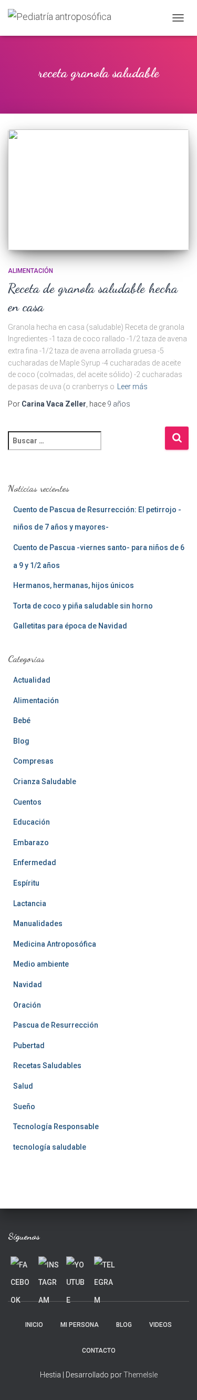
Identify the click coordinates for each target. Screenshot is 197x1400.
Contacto (99, 1350)
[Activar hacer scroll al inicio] (176, 1379)
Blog (21, 741)
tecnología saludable (49, 1147)
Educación (31, 822)
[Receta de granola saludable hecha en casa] (98, 189)
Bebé (21, 720)
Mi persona (79, 1324)
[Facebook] (21, 1266)
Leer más (132, 386)
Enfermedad (34, 862)
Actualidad (31, 680)
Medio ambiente (41, 964)
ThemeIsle (140, 1375)
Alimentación (30, 271)
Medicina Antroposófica (54, 944)
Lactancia (29, 903)
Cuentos (27, 802)
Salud (23, 1086)
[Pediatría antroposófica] (63, 18)
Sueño (24, 1106)
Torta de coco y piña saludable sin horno (83, 606)
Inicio (34, 1324)
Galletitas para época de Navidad (70, 626)
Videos (160, 1324)
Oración (27, 1005)
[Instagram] (48, 1266)
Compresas (33, 761)
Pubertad (29, 1045)
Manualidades (38, 923)
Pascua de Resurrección (55, 1025)
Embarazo (31, 842)
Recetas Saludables (47, 1065)
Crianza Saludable (44, 781)
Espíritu (26, 883)
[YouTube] (76, 1266)
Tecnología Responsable (56, 1126)
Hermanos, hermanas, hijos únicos (73, 585)
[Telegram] (104, 1266)
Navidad (27, 984)
